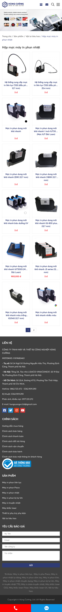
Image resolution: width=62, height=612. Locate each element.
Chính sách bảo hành (12, 451)
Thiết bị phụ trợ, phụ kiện (14, 513)
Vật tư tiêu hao (9, 518)
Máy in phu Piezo (42, 574)
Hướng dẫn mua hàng (12, 426)
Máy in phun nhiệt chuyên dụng (18, 581)
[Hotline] (42, 4)
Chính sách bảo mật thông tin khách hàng (22, 456)
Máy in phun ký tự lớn (12, 498)
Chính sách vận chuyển (13, 446)
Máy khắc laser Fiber (19, 587)
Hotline (42, 4)
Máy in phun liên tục (11, 482)
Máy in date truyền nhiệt (32, 584)
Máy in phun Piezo (11, 487)
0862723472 (46, 608)
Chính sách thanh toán (13, 436)
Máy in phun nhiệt (10, 492)
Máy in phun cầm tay (32, 577)
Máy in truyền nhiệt (11, 503)
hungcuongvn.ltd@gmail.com (23, 404)
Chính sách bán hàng (12, 431)
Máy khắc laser (9, 508)
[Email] (48, 4)
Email (47, 4)
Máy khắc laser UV (38, 587)
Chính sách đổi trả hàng (13, 441)
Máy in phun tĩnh (51, 577)
